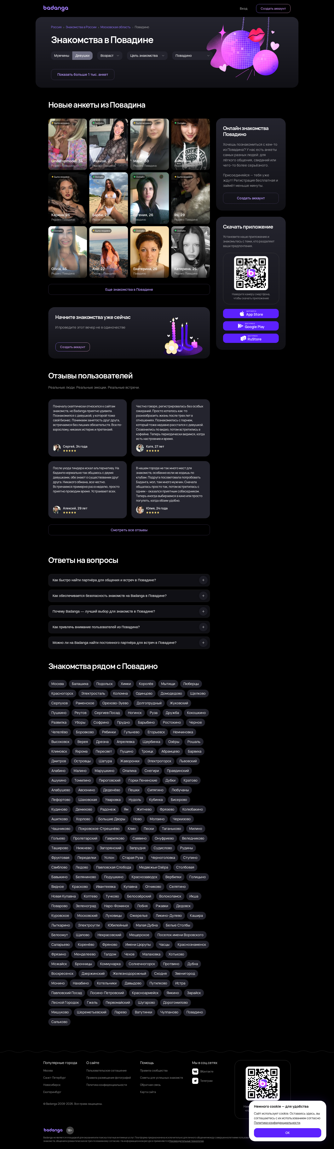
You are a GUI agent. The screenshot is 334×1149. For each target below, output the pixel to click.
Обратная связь (150, 1085)
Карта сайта (148, 1092)
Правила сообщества (154, 1070)
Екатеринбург (52, 1092)
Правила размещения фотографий (108, 1077)
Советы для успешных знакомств (161, 1077)
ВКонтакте (206, 1071)
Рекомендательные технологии (186, 1141)
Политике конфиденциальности (277, 1123)
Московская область (116, 27)
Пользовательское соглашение (106, 1070)
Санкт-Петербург (54, 1077)
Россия (56, 27)
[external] (251, 313)
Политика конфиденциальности (106, 1085)
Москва (48, 1070)
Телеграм (206, 1081)
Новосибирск (51, 1085)
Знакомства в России (81, 27)
